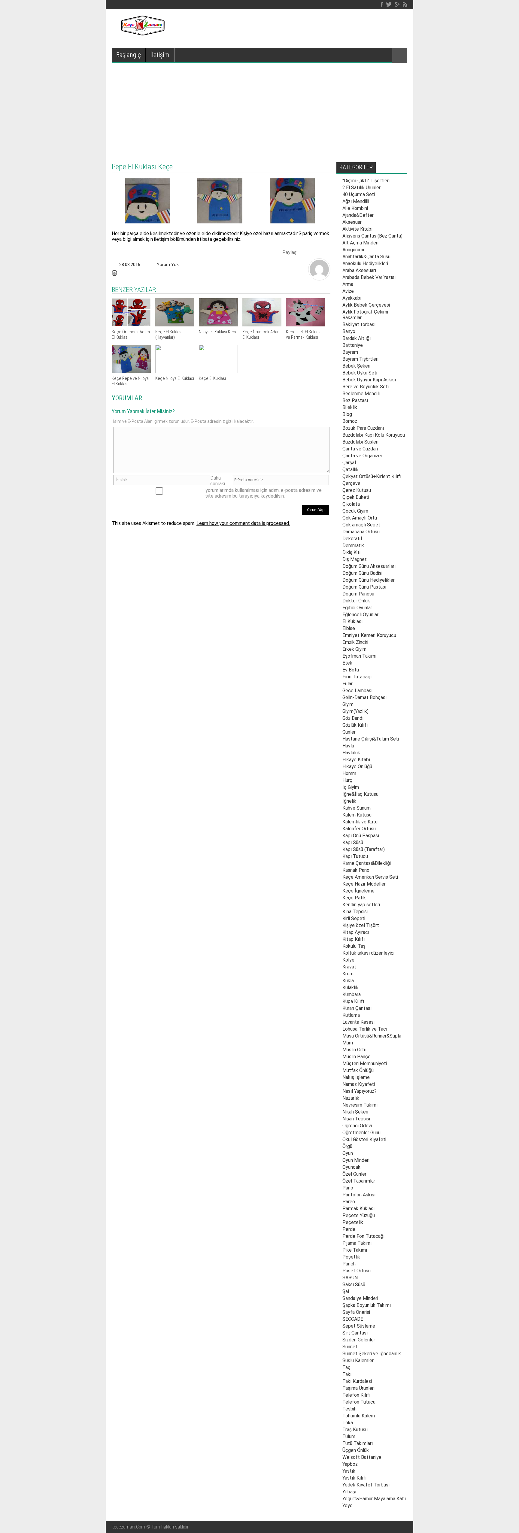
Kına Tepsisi (355, 911)
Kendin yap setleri (361, 904)
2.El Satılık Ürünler (361, 187)
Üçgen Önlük (355, 1450)
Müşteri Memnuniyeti (364, 1063)
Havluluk (351, 753)
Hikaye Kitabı (356, 759)
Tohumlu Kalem (358, 1416)
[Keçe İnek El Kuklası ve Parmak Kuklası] (305, 325)
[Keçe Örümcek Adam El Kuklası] (131, 325)
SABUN (350, 1277)
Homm (349, 773)
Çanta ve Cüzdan (360, 449)
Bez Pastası (355, 400)
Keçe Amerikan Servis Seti (370, 877)
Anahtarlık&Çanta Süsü (366, 256)
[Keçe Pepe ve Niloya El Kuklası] (131, 371)
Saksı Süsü (353, 1284)
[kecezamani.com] (319, 278)
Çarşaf (349, 462)
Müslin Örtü (354, 1050)
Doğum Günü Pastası (364, 587)
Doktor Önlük (356, 601)
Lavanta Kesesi (358, 1022)
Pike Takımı (354, 1250)
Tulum (348, 1436)
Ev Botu (350, 670)
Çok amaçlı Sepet (361, 525)
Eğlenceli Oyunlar (360, 614)
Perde (348, 1229)
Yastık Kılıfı (354, 1478)
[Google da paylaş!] (324, 251)
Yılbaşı (349, 1492)
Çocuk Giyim (355, 511)
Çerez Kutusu (356, 490)
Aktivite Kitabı (357, 229)
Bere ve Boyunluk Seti (365, 386)
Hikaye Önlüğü (357, 766)
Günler (349, 732)
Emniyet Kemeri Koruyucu (369, 635)
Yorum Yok (168, 264)
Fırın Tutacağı (357, 677)
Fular (347, 683)
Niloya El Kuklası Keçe (218, 332)
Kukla (348, 980)
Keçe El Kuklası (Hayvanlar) (168, 334)
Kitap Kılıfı (353, 939)
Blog (347, 414)
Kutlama (351, 1015)
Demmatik (353, 545)
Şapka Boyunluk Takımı (366, 1305)
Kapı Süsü (352, 842)
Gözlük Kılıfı (355, 725)
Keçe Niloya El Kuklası (174, 378)
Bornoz (349, 421)
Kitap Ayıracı (355, 932)
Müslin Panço (356, 1056)
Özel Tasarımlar (358, 1181)
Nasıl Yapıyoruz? (359, 1091)
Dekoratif (352, 538)
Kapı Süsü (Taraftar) (363, 849)
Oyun (347, 1153)
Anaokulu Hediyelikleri (365, 263)
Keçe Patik (354, 898)
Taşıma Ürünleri (358, 1388)
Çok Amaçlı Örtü (359, 518)
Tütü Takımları (357, 1443)
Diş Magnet (354, 559)
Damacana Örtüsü (361, 532)
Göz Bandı (352, 718)
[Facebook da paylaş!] (304, 251)
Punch (349, 1264)
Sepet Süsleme (358, 1326)
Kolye (348, 960)
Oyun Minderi (355, 1160)
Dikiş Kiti (351, 552)
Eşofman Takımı (359, 656)
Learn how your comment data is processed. (243, 523)
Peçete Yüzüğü (358, 1215)
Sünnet (349, 1347)
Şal (345, 1291)
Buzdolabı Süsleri (360, 442)
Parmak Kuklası (358, 1208)
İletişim (159, 55)
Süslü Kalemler (358, 1360)
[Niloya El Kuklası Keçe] (218, 325)
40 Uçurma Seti (358, 194)
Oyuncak (351, 1167)
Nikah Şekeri (355, 1112)
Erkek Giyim (354, 649)
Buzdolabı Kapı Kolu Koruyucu (373, 435)
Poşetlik (351, 1257)
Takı (346, 1374)
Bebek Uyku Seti (359, 373)
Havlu (348, 746)
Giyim (348, 704)
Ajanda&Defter (358, 215)
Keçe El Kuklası (212, 378)
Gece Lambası (357, 690)
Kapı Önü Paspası (360, 835)
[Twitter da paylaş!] (314, 251)
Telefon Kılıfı (356, 1395)
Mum (347, 1043)
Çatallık (350, 469)
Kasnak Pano (355, 870)
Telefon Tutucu (358, 1402)
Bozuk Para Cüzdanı (363, 428)
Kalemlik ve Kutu (360, 822)
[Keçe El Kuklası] (218, 371)
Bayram (350, 352)
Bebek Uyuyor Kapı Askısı (369, 380)
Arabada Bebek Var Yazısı (369, 277)
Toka (347, 1422)
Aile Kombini (355, 208)
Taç (346, 1367)
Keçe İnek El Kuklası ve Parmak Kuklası (303, 334)
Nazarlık (350, 1098)
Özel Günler (354, 1174)
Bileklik (349, 407)
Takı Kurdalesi (357, 1381)
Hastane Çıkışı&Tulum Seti (370, 739)
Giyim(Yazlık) (355, 711)
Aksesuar (352, 222)
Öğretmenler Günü (361, 1132)
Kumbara (351, 994)
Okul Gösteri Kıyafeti (364, 1139)
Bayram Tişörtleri (360, 359)
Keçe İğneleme (358, 891)
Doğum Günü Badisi (362, 573)
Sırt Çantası (355, 1333)
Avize (348, 291)
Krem (348, 974)
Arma (347, 284)
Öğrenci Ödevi (357, 1126)
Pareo (348, 1201)
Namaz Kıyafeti (358, 1084)
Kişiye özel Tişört (360, 925)
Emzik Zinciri (355, 642)
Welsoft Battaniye (361, 1457)
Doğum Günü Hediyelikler (368, 580)
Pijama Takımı (357, 1243)
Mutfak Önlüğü (358, 1070)
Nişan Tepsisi (356, 1119)
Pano (347, 1188)
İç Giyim (350, 787)
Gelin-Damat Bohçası (364, 697)
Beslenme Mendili (361, 393)
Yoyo (347, 1505)
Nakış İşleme (356, 1077)
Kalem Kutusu (357, 815)
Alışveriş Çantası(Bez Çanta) (372, 236)
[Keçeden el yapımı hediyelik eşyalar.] (142, 34)
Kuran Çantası (357, 1008)
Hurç (347, 780)
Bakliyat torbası (358, 324)
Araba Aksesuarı (359, 270)
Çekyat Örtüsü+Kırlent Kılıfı (371, 476)
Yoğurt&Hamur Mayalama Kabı (374, 1498)
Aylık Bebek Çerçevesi (366, 305)
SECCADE (352, 1319)
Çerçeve (351, 483)
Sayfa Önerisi (356, 1312)
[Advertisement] (259, 108)
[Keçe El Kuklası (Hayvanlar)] (174, 325)
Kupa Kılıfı (353, 1001)
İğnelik (349, 801)
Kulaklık (350, 987)
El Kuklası (352, 621)
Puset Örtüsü (356, 1271)
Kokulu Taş (354, 946)
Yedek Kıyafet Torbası (366, 1485)
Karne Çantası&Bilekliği (366, 863)
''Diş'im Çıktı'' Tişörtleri (366, 180)
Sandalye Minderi (360, 1298)
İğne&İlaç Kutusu (360, 794)
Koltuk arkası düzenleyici (368, 953)
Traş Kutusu (355, 1429)
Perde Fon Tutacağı (363, 1236)
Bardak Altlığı (356, 338)
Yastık (348, 1471)
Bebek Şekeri (356, 366)
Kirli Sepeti (353, 918)
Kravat (349, 967)
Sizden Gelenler (358, 1340)
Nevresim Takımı (360, 1105)
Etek (347, 663)
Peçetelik (352, 1222)
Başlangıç (128, 55)
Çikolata (351, 504)
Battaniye (352, 345)
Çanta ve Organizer (362, 456)
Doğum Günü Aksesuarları (369, 566)
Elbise (348, 628)
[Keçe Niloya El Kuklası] (174, 371)
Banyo (348, 331)
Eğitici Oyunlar (357, 607)
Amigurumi (353, 250)
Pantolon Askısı (358, 1195)
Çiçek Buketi (355, 497)
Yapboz (350, 1464)
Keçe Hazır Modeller (364, 884)
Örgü (347, 1146)
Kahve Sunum (356, 808)
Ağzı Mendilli (355, 201)
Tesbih (349, 1409)
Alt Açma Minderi (360, 243)
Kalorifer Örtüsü (359, 829)
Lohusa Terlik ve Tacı (364, 1029)
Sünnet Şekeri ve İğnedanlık (371, 1353)
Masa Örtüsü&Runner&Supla (371, 1036)
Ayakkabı (351, 298)
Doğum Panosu (358, 594)
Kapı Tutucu (355, 856)
